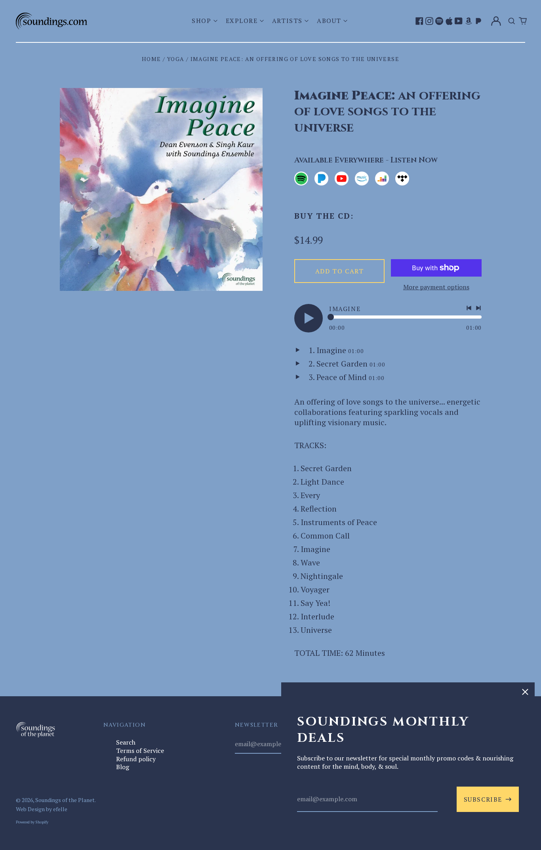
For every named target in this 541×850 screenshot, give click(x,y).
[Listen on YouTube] (342, 178)
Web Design (30, 809)
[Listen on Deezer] (382, 178)
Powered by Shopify (32, 822)
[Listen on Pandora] (321, 178)
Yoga (176, 59)
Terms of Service (140, 750)
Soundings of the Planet (65, 800)
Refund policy (136, 758)
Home (151, 59)
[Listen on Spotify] (301, 178)
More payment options (436, 287)
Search (125, 742)
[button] (205, 20)
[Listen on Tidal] (402, 178)
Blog (122, 766)
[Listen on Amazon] (362, 178)
